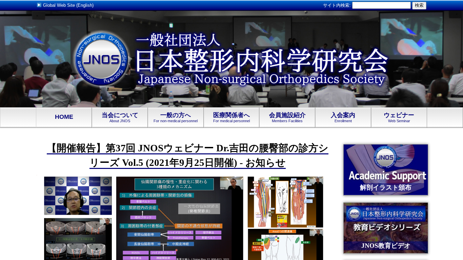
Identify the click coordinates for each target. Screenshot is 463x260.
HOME (64, 116)
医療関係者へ (231, 117)
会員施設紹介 (287, 117)
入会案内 (343, 117)
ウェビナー (399, 117)
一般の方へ (176, 117)
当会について (120, 117)
